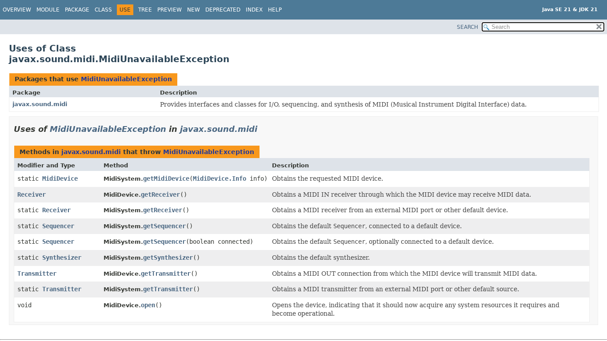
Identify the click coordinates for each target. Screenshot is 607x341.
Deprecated (222, 10)
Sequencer (58, 226)
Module (48, 10)
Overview (17, 10)
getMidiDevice (166, 178)
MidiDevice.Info (219, 178)
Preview (169, 10)
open (148, 305)
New (193, 10)
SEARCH (467, 27)
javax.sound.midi (39, 104)
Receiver (31, 194)
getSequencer (164, 226)
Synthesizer (61, 257)
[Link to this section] (263, 129)
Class (103, 10)
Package (77, 10)
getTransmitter (166, 273)
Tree (145, 10)
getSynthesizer (168, 257)
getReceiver (160, 194)
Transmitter (36, 273)
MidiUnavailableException (126, 79)
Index (254, 10)
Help (275, 10)
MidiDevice (60, 178)
